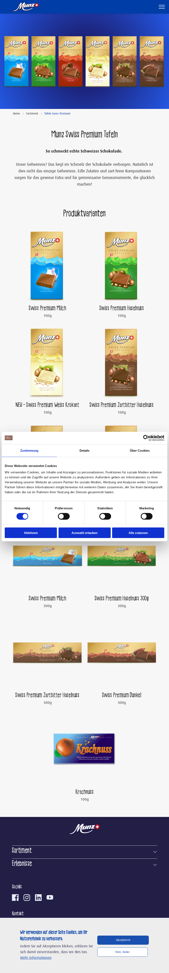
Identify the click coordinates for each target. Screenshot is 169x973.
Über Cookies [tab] (140, 450)
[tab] (84, 851)
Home (16, 113)
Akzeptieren (123, 940)
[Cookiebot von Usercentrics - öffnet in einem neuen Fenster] (146, 438)
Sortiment (32, 113)
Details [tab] (85, 450)
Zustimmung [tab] (29, 450)
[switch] (64, 516)
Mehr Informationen (36, 958)
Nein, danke (122, 952)
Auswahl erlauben (84, 533)
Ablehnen (31, 533)
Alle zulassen (138, 533)
